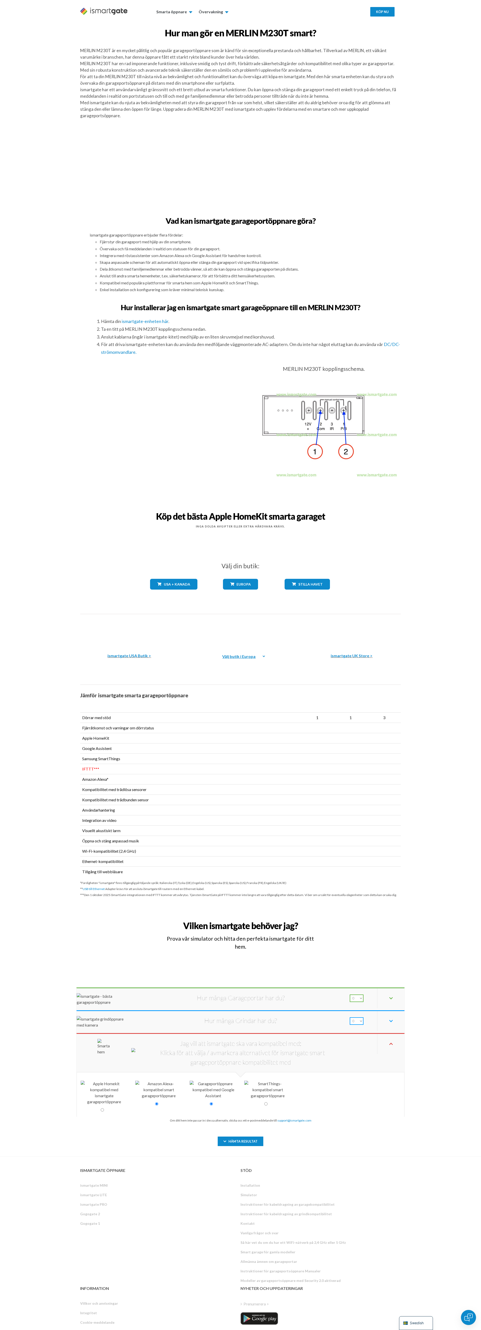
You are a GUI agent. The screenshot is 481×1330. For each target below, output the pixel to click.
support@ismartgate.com (294, 1120)
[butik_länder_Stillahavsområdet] (307, 593)
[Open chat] (468, 1317)
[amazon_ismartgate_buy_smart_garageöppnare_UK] (351, 630)
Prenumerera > (256, 1303)
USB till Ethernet (94, 889)
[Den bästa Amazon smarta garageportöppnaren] (129, 630)
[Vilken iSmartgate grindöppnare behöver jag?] (364, 921)
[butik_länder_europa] (240, 593)
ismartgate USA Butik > (129, 655)
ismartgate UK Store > (352, 655)
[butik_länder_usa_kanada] (174, 593)
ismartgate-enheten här (145, 321)
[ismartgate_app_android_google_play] (259, 1318)
